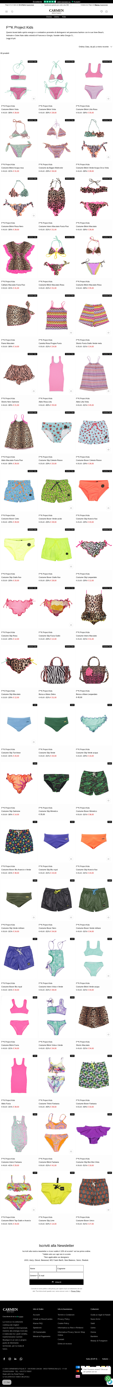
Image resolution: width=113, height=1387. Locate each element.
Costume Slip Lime (46, 1221)
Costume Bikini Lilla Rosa (86, 109)
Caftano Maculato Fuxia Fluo (13, 285)
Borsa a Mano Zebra (47, 694)
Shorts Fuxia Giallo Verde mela (89, 343)
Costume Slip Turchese (11, 753)
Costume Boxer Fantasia (86, 1104)
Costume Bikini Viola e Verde (51, 1045)
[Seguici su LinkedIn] (15, 1358)
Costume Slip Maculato (10, 694)
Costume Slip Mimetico (48, 811)
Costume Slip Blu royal (48, 870)
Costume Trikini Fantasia (49, 1104)
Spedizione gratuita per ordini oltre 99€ (56, 5)
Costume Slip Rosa (9, 636)
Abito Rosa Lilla (45, 402)
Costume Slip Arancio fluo (86, 519)
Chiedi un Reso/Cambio (42, 1319)
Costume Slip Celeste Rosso (50, 460)
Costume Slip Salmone (10, 811)
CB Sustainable (39, 1332)
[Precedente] (41, 5)
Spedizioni (37, 1328)
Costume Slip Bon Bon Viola (87, 1162)
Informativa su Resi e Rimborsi (70, 1328)
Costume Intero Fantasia (11, 1162)
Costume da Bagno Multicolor (51, 168)
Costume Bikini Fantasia (49, 1162)
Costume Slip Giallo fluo (11, 577)
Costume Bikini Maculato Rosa (51, 285)
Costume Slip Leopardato (86, 577)
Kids (64, 17)
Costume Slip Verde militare (12, 928)
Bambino (94, 1336)
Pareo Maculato (7, 343)
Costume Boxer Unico (85, 1221)
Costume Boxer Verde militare (88, 928)
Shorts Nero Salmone (10, 402)
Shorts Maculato (82, 1045)
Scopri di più (30, 5)
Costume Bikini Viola (9, 109)
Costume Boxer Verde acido (50, 519)
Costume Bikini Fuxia (10, 1045)
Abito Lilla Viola (82, 402)
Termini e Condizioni (66, 1315)
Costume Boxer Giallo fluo (49, 577)
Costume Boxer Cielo (10, 519)
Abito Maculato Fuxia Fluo (12, 460)
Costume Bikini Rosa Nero (12, 226)
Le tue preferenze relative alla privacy (16, 1377)
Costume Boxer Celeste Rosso (89, 460)
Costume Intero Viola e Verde (51, 987)
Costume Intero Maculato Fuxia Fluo (54, 226)
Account (36, 1315)
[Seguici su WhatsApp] (21, 1358)
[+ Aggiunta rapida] (34, 99)
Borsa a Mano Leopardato (86, 694)
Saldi (93, 1323)
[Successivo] (71, 5)
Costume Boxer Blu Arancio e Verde (16, 870)
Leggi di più (11, 38)
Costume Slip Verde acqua (87, 753)
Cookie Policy (63, 1323)
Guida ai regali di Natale (100, 1315)
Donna (49, 17)
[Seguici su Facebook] (4, 1358)
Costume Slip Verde (47, 753)
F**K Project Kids (8, 106)
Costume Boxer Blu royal (11, 987)
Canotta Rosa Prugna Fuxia (50, 343)
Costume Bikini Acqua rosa (12, 168)
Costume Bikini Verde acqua (87, 987)
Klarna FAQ (37, 1323)
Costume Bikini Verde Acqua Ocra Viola (92, 168)
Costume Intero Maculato (86, 636)
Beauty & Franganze (99, 1341)
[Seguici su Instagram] (9, 1358)
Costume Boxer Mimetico (86, 811)
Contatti (61, 1339)
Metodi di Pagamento (41, 1336)
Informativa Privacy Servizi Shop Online (71, 1333)
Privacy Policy (75, 1291)
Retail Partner (19, 1374)
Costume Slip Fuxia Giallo (49, 636)
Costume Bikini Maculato (86, 226)
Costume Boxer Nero (47, 928)
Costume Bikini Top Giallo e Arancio (16, 1221)
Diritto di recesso (65, 1344)
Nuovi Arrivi (95, 1319)
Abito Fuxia (6, 1104)
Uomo (56, 17)
